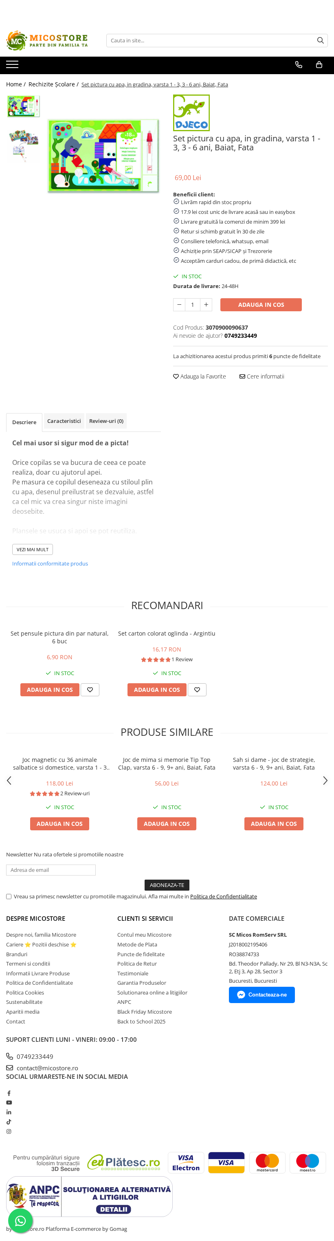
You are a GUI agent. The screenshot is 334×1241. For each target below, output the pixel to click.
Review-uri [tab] (106, 421)
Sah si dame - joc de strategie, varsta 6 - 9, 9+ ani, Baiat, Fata (274, 763)
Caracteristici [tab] (64, 421)
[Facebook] (8, 1093)
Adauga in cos (261, 304)
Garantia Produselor (141, 982)
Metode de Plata (137, 944)
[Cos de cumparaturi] (319, 65)
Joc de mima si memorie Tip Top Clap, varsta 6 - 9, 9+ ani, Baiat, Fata (166, 763)
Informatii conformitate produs (50, 563)
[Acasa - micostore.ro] (47, 41)
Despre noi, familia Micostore (41, 934)
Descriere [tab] (24, 422)
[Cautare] (320, 40)
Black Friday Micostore (144, 1011)
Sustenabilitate (24, 1002)
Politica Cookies (25, 992)
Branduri (16, 954)
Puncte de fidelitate (141, 954)
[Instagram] (8, 1131)
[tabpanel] (103, 156)
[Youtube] (8, 1102)
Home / (16, 84)
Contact (15, 1021)
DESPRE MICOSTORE (35, 918)
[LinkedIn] (8, 1112)
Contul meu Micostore (144, 934)
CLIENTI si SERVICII (145, 918)
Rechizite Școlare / (54, 84)
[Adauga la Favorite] (90, 689)
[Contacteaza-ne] (299, 65)
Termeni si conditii (28, 963)
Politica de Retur (137, 963)
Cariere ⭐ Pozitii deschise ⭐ (41, 944)
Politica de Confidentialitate (223, 896)
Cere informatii (264, 376)
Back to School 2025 (141, 1021)
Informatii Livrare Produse (38, 973)
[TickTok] (8, 1121)
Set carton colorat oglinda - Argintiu (166, 633)
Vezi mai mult (32, 549)
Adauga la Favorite (202, 376)
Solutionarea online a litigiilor (152, 992)
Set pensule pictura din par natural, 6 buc (60, 637)
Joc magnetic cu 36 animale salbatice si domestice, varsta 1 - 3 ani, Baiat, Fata (60, 763)
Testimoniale (132, 973)
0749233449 (34, 1056)
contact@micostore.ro (46, 1068)
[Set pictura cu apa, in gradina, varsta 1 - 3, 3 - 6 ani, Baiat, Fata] (103, 156)
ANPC (124, 1002)
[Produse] (13, 67)
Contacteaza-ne (267, 995)
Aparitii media (23, 1011)
